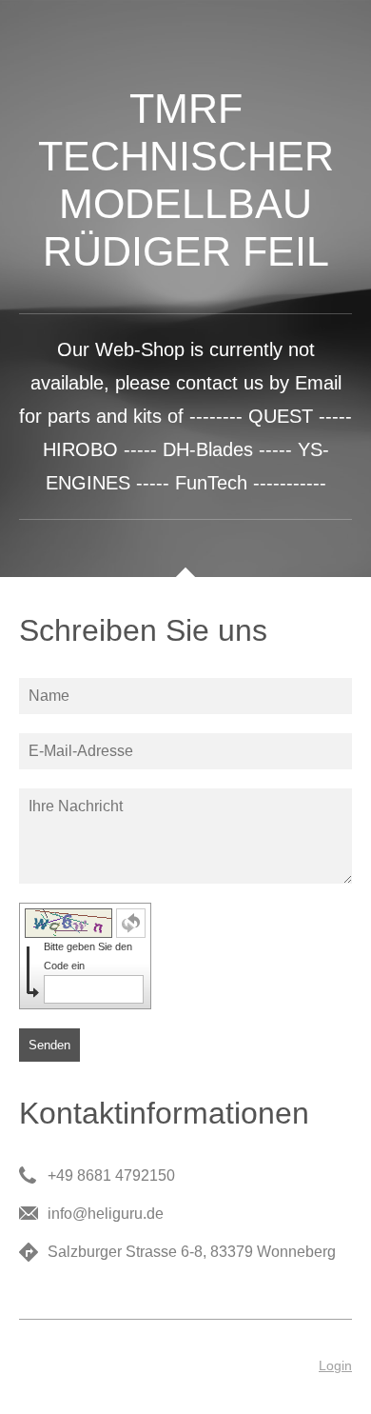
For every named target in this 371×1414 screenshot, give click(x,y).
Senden (49, 1045)
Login (335, 1365)
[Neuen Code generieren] (131, 923)
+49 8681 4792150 (111, 1175)
